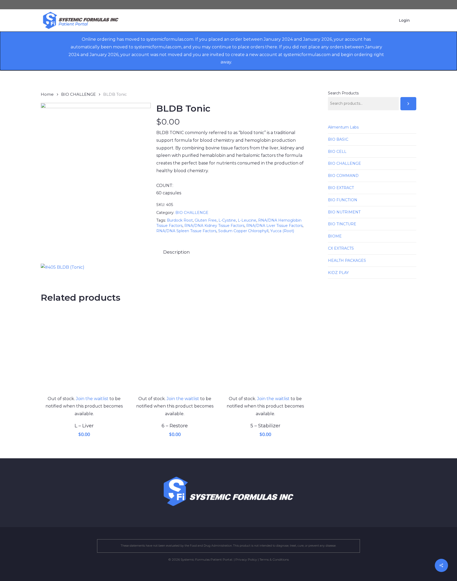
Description (176, 252)
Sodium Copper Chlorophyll (243, 230)
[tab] (176, 252)
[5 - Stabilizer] (265, 351)
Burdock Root (180, 220)
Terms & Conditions (274, 559)
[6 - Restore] (174, 351)
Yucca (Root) (282, 230)
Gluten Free (206, 220)
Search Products (343, 93)
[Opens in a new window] (62, 267)
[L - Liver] (84, 351)
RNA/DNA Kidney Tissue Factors (214, 225)
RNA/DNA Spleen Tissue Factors (186, 230)
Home (47, 94)
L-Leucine (247, 220)
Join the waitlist (92, 398)
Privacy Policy (246, 559)
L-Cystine (227, 220)
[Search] (408, 103)
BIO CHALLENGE (78, 94)
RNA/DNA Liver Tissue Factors (274, 225)
